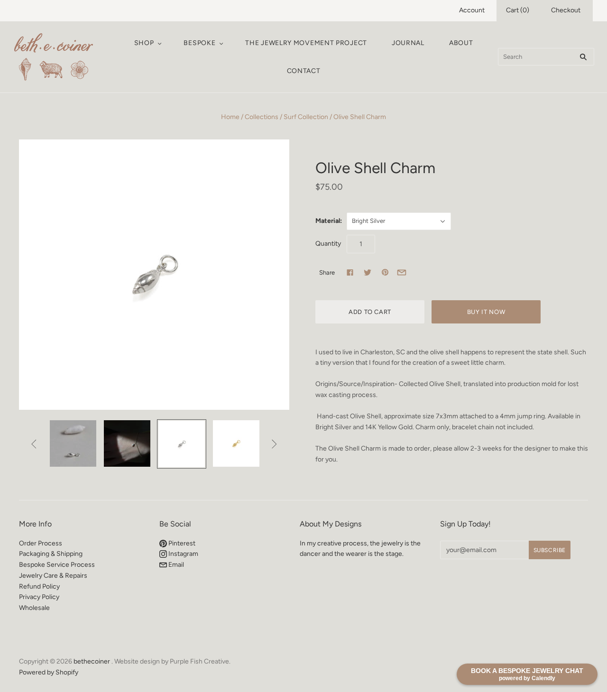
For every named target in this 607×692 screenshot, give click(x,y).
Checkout (565, 10)
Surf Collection (306, 117)
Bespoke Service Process (57, 565)
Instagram (182, 554)
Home (230, 117)
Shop (144, 43)
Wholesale (34, 608)
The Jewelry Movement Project (306, 43)
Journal (408, 43)
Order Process (40, 543)
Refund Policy (39, 586)
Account (472, 10)
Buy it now (486, 311)
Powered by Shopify (48, 672)
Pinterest (181, 543)
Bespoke (199, 43)
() (517, 10)
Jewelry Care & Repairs (53, 576)
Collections (261, 117)
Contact (304, 71)
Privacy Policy (39, 597)
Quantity (328, 244)
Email (175, 565)
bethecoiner (92, 661)
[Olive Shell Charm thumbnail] (73, 443)
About (461, 43)
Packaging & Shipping (51, 554)
